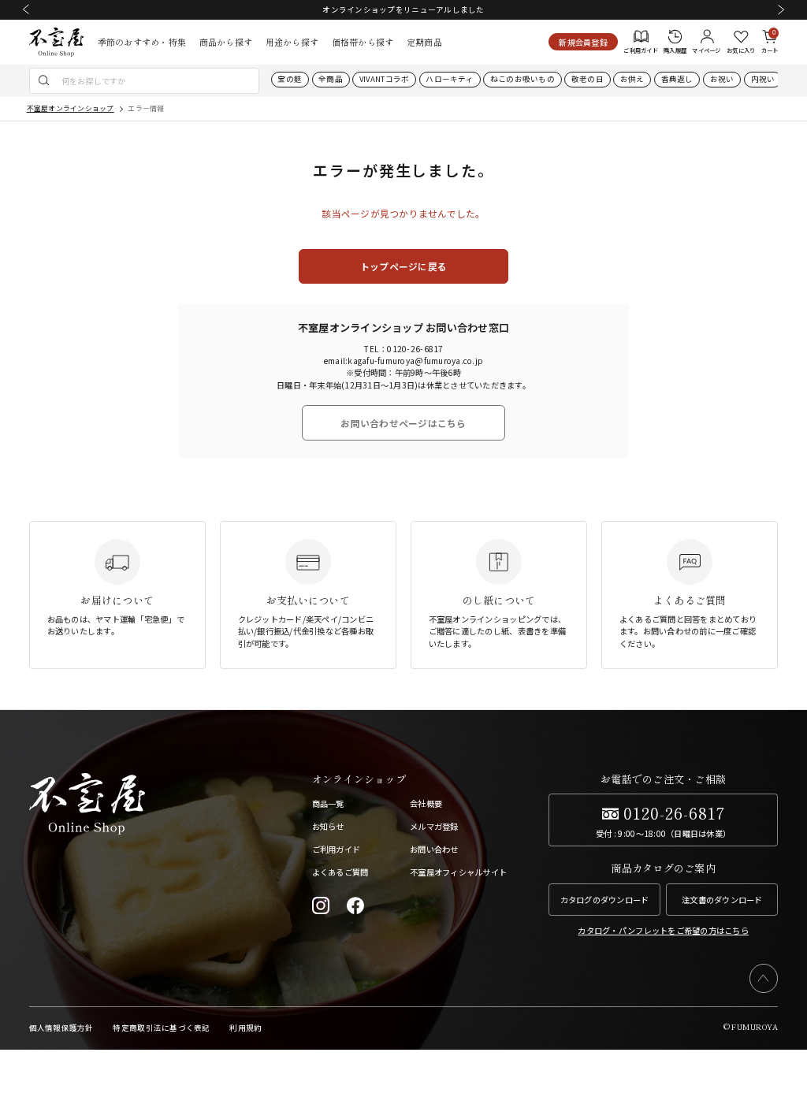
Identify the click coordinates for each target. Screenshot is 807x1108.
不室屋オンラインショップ (70, 108)
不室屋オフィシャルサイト (458, 872)
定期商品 (424, 41)
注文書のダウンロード (722, 899)
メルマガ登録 (434, 826)
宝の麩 (289, 78)
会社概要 (426, 803)
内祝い (763, 78)
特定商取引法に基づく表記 (161, 1027)
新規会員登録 (583, 42)
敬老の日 (587, 78)
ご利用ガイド (336, 849)
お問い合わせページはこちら (403, 422)
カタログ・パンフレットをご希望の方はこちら (663, 930)
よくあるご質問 (340, 872)
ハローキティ (450, 78)
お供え (632, 78)
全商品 (330, 78)
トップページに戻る (403, 266)
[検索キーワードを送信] (44, 81)
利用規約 (245, 1027)
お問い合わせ (434, 849)
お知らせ (328, 826)
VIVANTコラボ (384, 78)
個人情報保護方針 (61, 1027)
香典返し (677, 78)
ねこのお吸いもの (522, 78)
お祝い (722, 78)
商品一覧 (328, 803)
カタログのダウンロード (604, 899)
